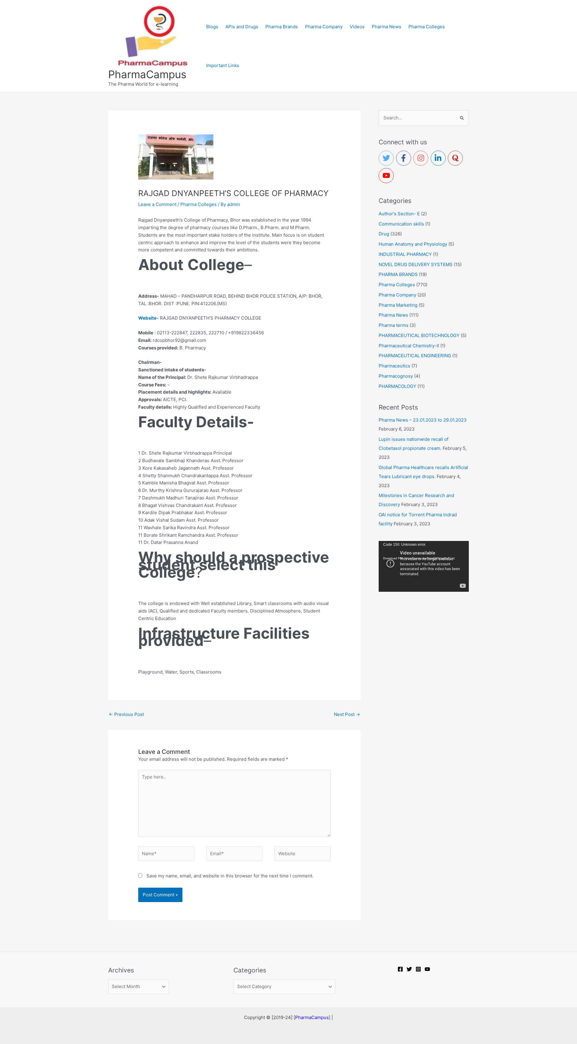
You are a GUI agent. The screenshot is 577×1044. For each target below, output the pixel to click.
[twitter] (387, 158)
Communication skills (401, 224)
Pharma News (393, 315)
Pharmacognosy (396, 376)
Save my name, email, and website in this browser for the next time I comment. (229, 876)
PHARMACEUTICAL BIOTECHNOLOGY (419, 335)
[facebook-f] (405, 158)
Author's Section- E (399, 213)
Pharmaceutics (394, 366)
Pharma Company (397, 295)
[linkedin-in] (439, 158)
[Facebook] (400, 969)
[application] (424, 566)
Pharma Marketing (398, 305)
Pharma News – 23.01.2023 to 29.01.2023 (423, 420)
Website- (148, 318)
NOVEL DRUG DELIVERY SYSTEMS (416, 264)
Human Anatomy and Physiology (413, 244)
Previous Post (126, 714)
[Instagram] (418, 969)
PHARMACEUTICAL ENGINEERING (415, 355)
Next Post (347, 714)
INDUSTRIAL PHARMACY (405, 254)
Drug (384, 234)
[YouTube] (427, 969)
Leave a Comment (157, 204)
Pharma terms (393, 325)
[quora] (456, 158)
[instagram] (422, 158)
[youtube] (387, 175)
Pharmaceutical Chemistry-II (409, 346)
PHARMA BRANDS (398, 274)
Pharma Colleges (198, 204)
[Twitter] (409, 969)
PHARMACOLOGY (397, 386)
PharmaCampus (147, 74)
